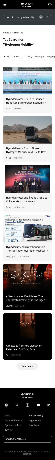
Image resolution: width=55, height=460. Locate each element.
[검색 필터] (47, 17)
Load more (27, 366)
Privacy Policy (36, 415)
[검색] (8, 17)
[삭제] (41, 17)
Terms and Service (13, 420)
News (39, 56)
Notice (8, 415)
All (6, 56)
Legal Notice (35, 420)
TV (29, 56)
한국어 (14, 430)
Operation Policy (12, 425)
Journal (17, 56)
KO (50, 4)
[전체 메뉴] (5, 4)
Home (6, 32)
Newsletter (34, 425)
